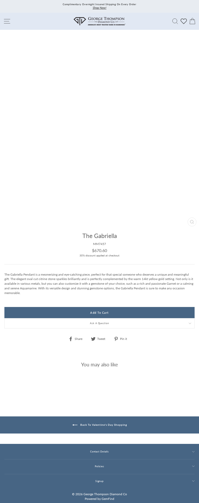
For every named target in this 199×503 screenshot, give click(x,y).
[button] (189, 247)
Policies (99, 466)
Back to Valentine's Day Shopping (103, 424)
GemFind (108, 499)
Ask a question (99, 323)
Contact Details (99, 451)
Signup (99, 481)
